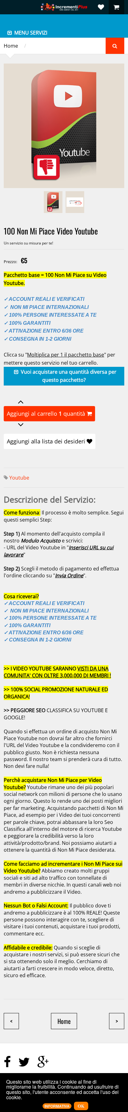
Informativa (57, 1106)
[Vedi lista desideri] (101, 7)
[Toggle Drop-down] (9, 33)
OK (81, 1106)
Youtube (19, 477)
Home (11, 45)
